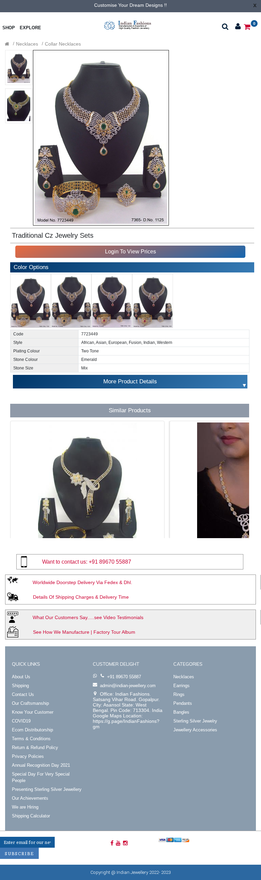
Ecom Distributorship (32, 729)
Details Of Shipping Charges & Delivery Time (81, 597)
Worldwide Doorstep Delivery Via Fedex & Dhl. (82, 582)
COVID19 (21, 721)
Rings (179, 694)
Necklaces (27, 44)
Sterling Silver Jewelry (195, 721)
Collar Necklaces (63, 44)
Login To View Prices (130, 251)
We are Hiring (25, 807)
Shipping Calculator (31, 815)
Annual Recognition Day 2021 (41, 765)
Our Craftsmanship (30, 703)
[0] (247, 26)
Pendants (182, 703)
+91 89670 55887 (110, 562)
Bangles (181, 712)
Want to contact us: (64, 562)
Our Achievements (30, 798)
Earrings (181, 685)
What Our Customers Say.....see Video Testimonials (88, 617)
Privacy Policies (28, 756)
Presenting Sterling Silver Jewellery (47, 789)
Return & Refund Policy (35, 747)
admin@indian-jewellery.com (128, 685)
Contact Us (23, 694)
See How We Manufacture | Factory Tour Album (84, 632)
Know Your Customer (32, 712)
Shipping (20, 685)
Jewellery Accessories (195, 729)
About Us (21, 676)
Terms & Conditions (31, 738)
